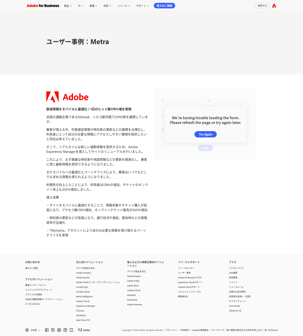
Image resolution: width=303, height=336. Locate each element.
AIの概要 (233, 272)
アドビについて (236, 268)
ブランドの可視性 (33, 294)
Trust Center (234, 305)
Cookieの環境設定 (200, 330)
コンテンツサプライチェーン (38, 289)
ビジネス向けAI (32, 304)
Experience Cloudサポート (190, 282)
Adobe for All (235, 310)
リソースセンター (186, 268)
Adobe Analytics (83, 272)
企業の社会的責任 (237, 291)
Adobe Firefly (133, 280)
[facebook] (47, 330)
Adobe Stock (133, 285)
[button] (32, 330)
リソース (122, 5)
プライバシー (172, 330)
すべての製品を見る (85, 268)
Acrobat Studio (83, 291)
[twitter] (59, 330)
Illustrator (131, 295)
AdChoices (273, 330)
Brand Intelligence (84, 296)
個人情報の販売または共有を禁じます (244, 330)
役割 (105, 5)
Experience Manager (85, 305)
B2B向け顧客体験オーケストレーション (43, 299)
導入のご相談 (164, 6)
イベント (233, 282)
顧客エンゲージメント (35, 285)
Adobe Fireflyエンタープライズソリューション (96, 282)
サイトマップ (217, 330)
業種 (91, 5)
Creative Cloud (82, 301)
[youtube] (71, 330)
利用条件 (185, 330)
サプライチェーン (237, 301)
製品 (66, 5)
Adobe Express (83, 277)
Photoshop (132, 299)
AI (79, 5)
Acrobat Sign (82, 287)
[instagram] (53, 330)
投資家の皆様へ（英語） (240, 296)
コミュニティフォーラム (189, 291)
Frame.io (80, 310)
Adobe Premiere (134, 304)
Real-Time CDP (83, 320)
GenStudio (81, 315)
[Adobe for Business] (274, 5)
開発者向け (183, 296)
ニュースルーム (236, 287)
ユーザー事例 (184, 272)
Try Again (205, 134)
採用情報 (233, 277)
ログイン (262, 5)
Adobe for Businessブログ (190, 277)
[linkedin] (65, 330)
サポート (141, 5)
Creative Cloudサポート (189, 287)
